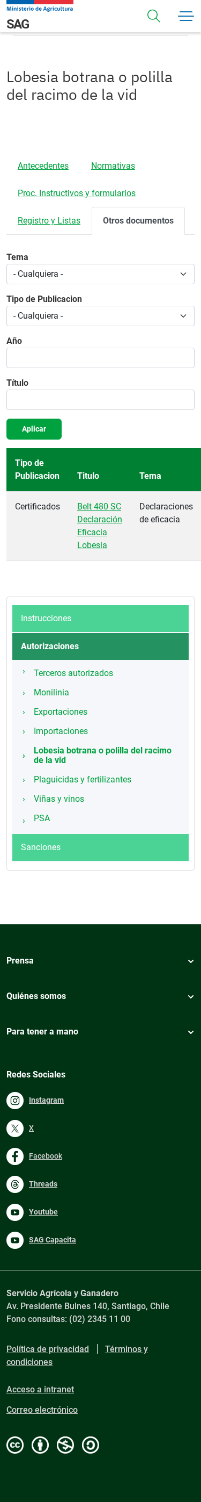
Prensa (20, 960)
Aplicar (34, 429)
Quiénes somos (36, 996)
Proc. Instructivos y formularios (77, 193)
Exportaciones (60, 712)
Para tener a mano (42, 1031)
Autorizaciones (50, 646)
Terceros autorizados (73, 673)
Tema (17, 257)
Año (14, 341)
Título (17, 383)
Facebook (45, 1156)
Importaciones (61, 731)
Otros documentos (138, 220)
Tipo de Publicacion (44, 299)
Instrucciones (46, 618)
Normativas (113, 166)
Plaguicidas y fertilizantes (82, 779)
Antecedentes (43, 166)
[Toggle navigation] (154, 16)
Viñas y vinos (59, 799)
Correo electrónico (42, 1410)
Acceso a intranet (40, 1389)
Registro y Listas (49, 220)
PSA (42, 818)
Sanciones (41, 847)
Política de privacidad (47, 1349)
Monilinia (51, 692)
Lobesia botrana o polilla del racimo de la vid (103, 755)
